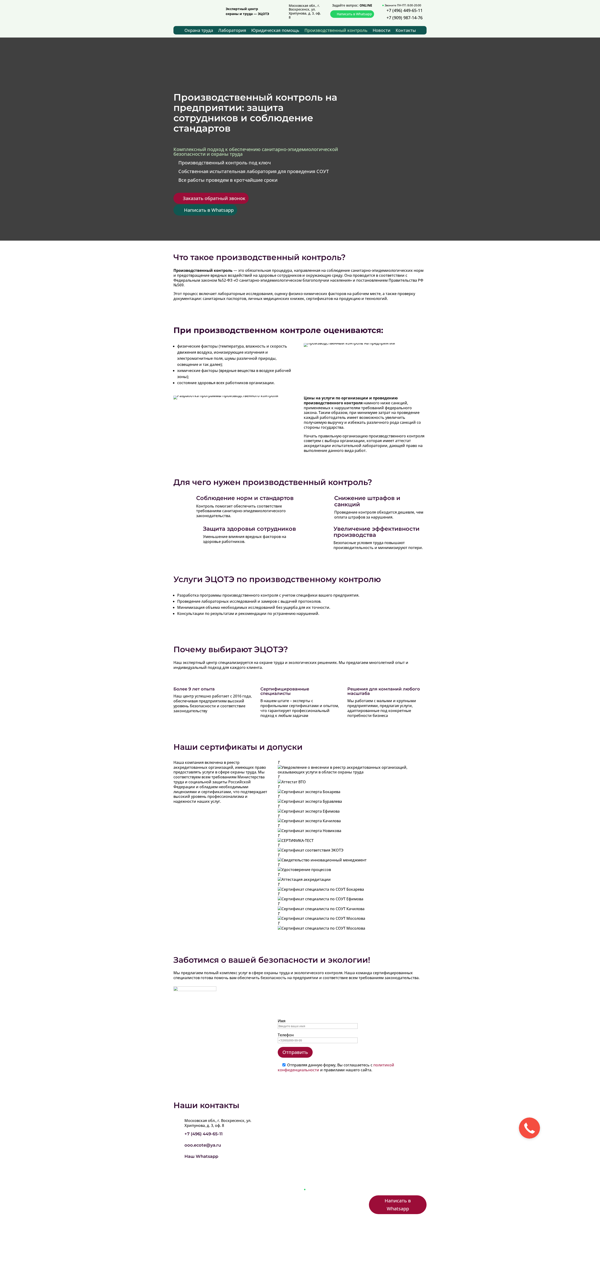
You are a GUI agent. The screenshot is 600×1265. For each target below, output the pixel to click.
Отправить (295, 1052)
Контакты (406, 31)
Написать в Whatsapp (354, 14)
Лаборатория (232, 31)
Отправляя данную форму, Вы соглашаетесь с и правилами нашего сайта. (336, 1067)
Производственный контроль (336, 31)
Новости (381, 31)
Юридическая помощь (275, 31)
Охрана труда (198, 31)
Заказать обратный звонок (214, 198)
